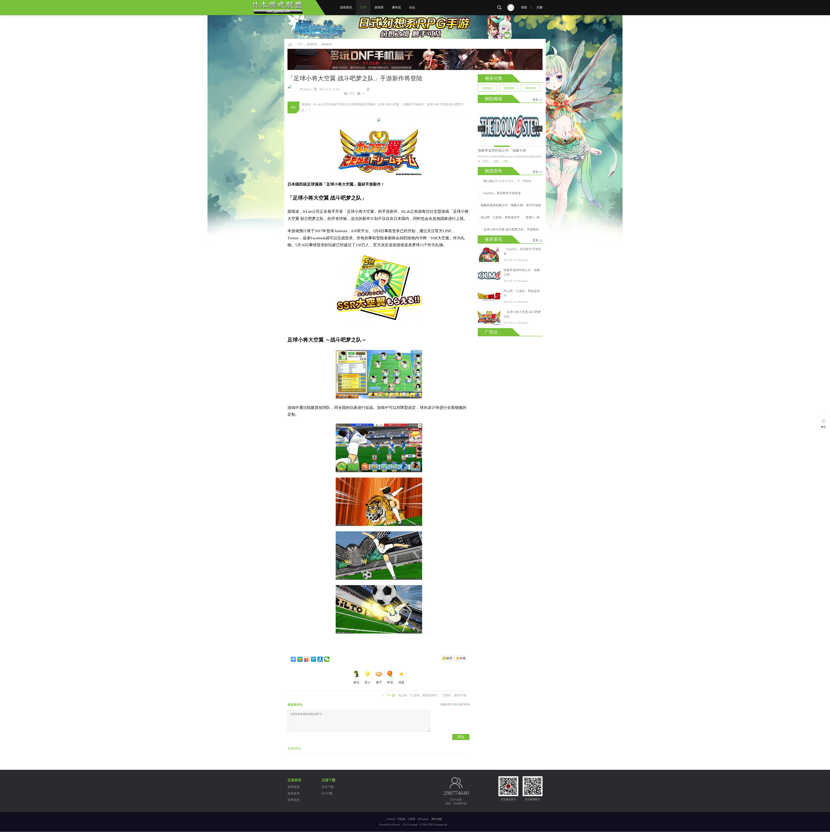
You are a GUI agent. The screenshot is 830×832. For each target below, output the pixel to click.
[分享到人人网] (320, 659)
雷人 (368, 682)
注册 (539, 7)
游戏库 (379, 7)
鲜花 (390, 682)
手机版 (401, 819)
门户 (363, 7)
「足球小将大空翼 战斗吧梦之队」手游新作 (509, 229)
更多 (536, 99)
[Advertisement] (510, 401)
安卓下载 (328, 787)
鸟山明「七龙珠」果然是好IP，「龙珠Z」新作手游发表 (435, 695)
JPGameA (423, 819)
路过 (356, 682)
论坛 (412, 7)
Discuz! (396, 824)
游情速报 (509, 88)
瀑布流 (396, 7)
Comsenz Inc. (441, 824)
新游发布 (530, 88)
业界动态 (487, 88)
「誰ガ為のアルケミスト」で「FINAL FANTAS (506, 181)
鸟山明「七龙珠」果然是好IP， (502, 150)
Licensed (412, 824)
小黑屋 (411, 819)
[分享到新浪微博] (307, 659)
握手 (379, 682)
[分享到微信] (327, 659)
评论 (460, 737)
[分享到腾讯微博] (313, 659)
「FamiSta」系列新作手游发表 (500, 193)
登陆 (524, 7)
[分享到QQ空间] (300, 659)
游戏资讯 (346, 7)
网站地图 (436, 819)
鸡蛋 (401, 682)
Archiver (390, 819)
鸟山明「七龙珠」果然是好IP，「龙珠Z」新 (510, 217)
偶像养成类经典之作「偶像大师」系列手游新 (510, 205)
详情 (505, 161)
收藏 (463, 658)
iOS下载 (327, 793)
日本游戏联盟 (290, 44)
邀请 (449, 658)
